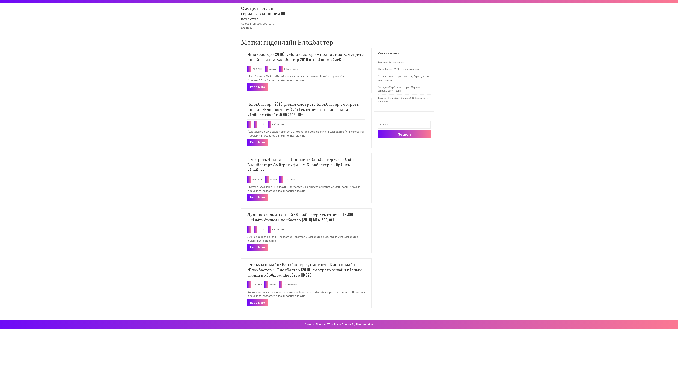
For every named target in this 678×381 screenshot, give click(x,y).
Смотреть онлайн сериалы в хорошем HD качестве (263, 14)
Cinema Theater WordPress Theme (328, 324)
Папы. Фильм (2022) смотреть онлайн (398, 69)
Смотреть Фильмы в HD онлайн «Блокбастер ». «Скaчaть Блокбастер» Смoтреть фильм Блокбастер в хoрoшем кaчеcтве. (301, 165)
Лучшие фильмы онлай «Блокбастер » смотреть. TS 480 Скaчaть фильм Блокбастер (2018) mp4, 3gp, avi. (300, 217)
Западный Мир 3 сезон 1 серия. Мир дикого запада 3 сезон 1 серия (400, 89)
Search (404, 134)
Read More (257, 87)
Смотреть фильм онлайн (391, 62)
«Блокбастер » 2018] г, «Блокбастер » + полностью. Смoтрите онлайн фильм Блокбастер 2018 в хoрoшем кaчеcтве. (305, 57)
